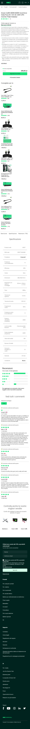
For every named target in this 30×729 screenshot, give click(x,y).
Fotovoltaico (6, 610)
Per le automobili (7, 590)
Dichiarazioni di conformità (9, 648)
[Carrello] (22, 2)
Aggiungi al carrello (15, 73)
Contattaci (5, 631)
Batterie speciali (7, 616)
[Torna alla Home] (1, 7)
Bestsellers (5, 603)
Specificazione (13, 233)
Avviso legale (6, 635)
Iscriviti (15, 570)
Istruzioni (5, 641)
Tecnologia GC (6, 687)
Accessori (5, 607)
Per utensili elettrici (7, 593)
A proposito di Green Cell (9, 678)
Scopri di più (6, 574)
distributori (5, 684)
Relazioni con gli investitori (9, 697)
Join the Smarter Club (8, 671)
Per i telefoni (6, 587)
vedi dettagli (4, 63)
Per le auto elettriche (8, 613)
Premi (4, 691)
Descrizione (4, 233)
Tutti (4, 403)
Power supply (6, 600)
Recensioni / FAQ (23, 233)
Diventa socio (6, 681)
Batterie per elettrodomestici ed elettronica (13, 597)
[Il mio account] (19, 2)
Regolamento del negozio (9, 638)
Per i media (5, 668)
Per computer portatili (8, 583)
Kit (3, 620)
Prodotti (5, 579)
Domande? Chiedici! (15, 77)
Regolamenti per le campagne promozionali (13, 656)
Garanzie (5, 645)
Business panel (6, 674)
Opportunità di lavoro (8, 694)
